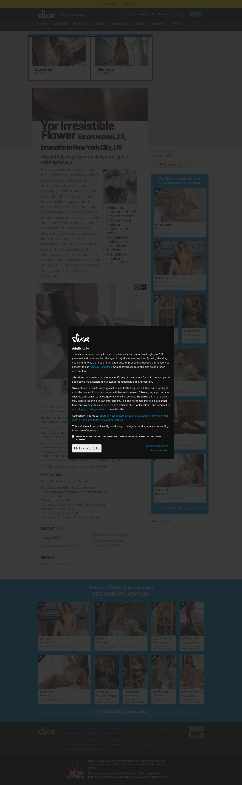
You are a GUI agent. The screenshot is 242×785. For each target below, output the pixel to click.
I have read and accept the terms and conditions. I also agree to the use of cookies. (118, 438)
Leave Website (159, 450)
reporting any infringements (88, 409)
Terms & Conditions (100, 366)
